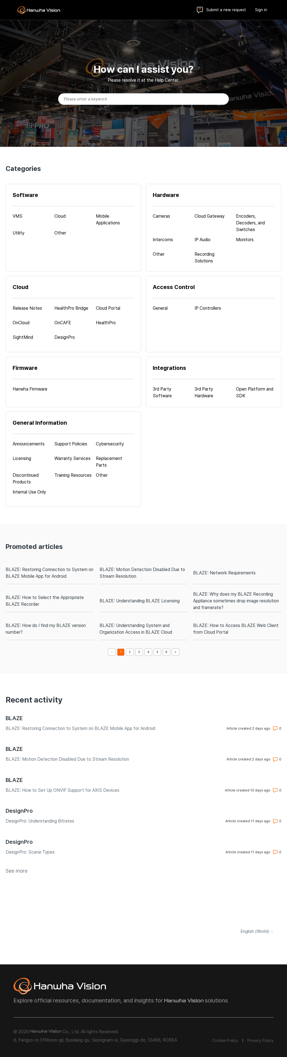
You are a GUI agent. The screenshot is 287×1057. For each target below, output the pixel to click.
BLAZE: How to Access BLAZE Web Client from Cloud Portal (236, 629)
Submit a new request (226, 10)
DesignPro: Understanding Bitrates (40, 821)
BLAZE (14, 718)
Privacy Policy (260, 1040)
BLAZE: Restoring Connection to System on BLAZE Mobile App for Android (49, 573)
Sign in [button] (261, 10)
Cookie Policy (225, 1040)
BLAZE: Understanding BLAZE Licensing (139, 600)
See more (16, 871)
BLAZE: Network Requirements (224, 573)
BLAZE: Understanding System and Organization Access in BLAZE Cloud (135, 629)
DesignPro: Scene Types (30, 852)
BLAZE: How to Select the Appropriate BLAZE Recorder (45, 601)
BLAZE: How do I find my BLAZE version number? (46, 629)
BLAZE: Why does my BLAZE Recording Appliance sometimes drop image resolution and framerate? (236, 600)
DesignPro (19, 810)
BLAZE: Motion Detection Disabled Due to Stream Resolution (142, 573)
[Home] (38, 10)
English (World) (255, 931)
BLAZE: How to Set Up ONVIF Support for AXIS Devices (62, 790)
